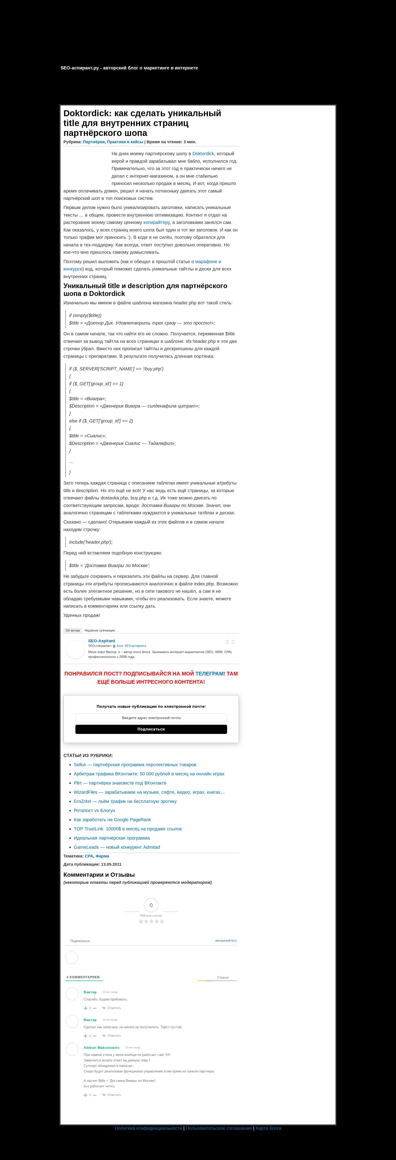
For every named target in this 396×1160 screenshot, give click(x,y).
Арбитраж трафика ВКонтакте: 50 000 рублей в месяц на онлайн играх (149, 773)
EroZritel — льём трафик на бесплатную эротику (125, 801)
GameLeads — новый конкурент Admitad (117, 847)
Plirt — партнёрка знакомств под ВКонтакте (120, 782)
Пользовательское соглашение (219, 1128)
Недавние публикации (100, 630)
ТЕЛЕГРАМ (209, 674)
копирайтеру (156, 222)
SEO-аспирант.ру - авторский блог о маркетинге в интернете (129, 67)
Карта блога (268, 1128)
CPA (89, 856)
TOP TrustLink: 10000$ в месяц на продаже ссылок (128, 828)
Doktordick (203, 153)
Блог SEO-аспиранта (131, 646)
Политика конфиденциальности (148, 1128)
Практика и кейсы (125, 142)
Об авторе (73, 630)
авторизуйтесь (225, 940)
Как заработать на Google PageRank (112, 819)
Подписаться (151, 729)
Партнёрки (94, 142)
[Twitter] (233, 642)
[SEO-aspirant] (75, 657)
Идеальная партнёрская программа (112, 837)
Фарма (102, 856)
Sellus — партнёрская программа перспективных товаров (135, 764)
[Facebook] (227, 642)
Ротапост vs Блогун (94, 810)
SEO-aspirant (101, 641)
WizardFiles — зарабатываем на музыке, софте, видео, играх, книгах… (149, 792)
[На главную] (198, 32)
